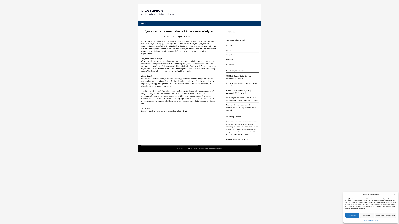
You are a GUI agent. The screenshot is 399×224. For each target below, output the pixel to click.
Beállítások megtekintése (385, 215)
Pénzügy (229, 50)
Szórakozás (230, 59)
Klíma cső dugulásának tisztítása (237, 134)
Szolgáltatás (230, 55)
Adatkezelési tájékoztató (371, 220)
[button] (395, 195)
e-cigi (173, 71)
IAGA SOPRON (152, 11)
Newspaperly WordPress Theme (210, 149)
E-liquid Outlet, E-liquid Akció (237, 139)
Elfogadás (352, 215)
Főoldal (144, 23)
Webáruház (230, 64)
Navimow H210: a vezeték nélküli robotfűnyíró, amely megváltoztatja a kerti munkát (241, 107)
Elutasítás (367, 215)
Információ (230, 45)
